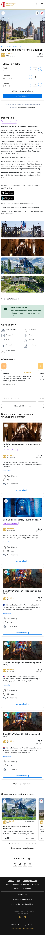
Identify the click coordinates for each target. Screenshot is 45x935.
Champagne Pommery (11, 46)
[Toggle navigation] (41, 4)
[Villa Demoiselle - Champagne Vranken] (19, 809)
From (7, 838)
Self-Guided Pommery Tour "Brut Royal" (22, 520)
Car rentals (26, 888)
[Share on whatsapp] (25, 864)
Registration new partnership (17, 884)
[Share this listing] (37, 13)
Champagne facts (30, 881)
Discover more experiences (22, 848)
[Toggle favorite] (42, 13)
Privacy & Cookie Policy (22, 899)
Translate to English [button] (9, 384)
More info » (7, 471)
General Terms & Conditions (22, 904)
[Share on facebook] (20, 864)
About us (35, 884)
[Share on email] (30, 864)
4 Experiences (30, 838)
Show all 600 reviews (22, 406)
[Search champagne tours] (37, 4)
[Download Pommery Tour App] (7, 193)
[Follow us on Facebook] (24, 918)
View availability (22, 96)
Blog (18, 881)
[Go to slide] (9, 843)
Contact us (22, 895)
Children (6, 76)
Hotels (16, 888)
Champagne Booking (26, 925)
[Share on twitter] (15, 864)
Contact (11, 881)
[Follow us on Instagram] (20, 918)
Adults (5, 68)
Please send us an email (26, 108)
